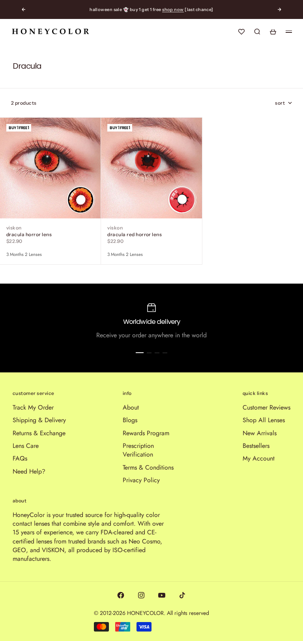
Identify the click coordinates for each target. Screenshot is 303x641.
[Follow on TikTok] (182, 595)
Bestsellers (256, 445)
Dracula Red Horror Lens (134, 234)
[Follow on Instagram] (141, 595)
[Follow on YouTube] (162, 595)
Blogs (130, 420)
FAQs (20, 458)
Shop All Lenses (264, 420)
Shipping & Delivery (39, 420)
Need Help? (29, 471)
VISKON (14, 228)
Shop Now (173, 9)
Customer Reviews (266, 407)
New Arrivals (260, 433)
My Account (259, 458)
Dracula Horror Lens (29, 234)
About (131, 407)
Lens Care (26, 445)
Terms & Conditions (148, 467)
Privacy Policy (141, 480)
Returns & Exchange (39, 433)
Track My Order (33, 407)
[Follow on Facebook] (121, 595)
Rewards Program (146, 433)
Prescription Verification (138, 450)
